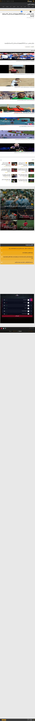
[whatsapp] (13, 1)
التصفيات (25, 6)
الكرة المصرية (6, 172)
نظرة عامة (29, 6)
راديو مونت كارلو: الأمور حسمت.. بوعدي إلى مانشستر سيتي (22, 175)
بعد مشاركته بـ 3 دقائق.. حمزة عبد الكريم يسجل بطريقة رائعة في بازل (17, 248)
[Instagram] (8, 1)
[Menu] (33, 1)
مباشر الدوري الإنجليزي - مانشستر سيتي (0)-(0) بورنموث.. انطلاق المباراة (22, 164)
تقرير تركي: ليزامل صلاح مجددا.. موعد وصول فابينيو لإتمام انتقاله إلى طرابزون (6, 169)
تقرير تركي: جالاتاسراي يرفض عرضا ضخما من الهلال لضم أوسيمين (22, 180)
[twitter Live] (6, 1)
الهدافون (14, 6)
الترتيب (21, 6)
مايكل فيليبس (28, 46)
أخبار (10, 6)
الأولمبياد (32, 46)
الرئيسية (33, 6)
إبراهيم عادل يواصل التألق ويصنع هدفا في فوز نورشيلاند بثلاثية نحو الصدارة (22, 169)
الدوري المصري (5, 166)
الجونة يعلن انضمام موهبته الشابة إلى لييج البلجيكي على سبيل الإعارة (6, 164)
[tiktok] (11, 1)
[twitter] (4, 1)
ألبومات (3, 6)
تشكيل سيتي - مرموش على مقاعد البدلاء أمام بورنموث (6, 175)
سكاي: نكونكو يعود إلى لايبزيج (6, 179)
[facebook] (3, 1)
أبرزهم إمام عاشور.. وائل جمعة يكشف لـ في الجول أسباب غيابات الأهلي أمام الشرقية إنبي (17, 257)
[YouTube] (10, 1)
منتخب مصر (23, 172)
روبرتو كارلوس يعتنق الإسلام (17, 253)
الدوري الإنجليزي (22, 166)
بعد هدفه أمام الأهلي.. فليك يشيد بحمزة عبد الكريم (17, 262)
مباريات (18, 6)
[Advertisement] (17, 279)
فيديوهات (7, 6)
